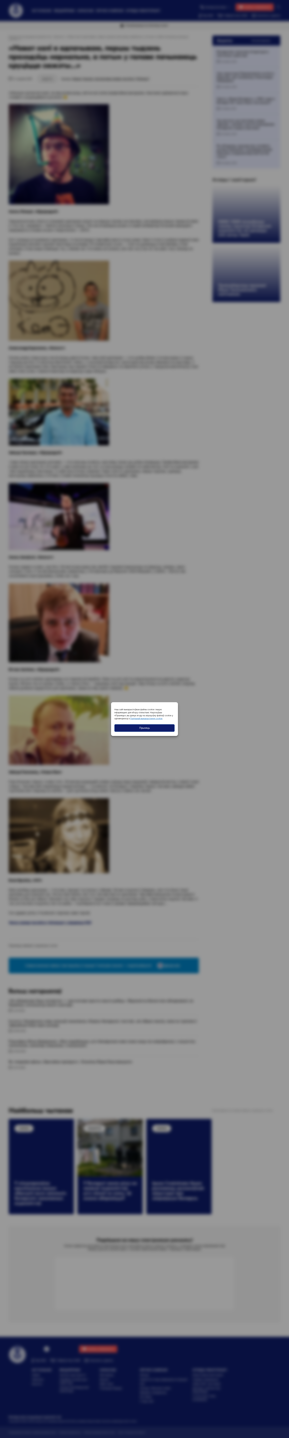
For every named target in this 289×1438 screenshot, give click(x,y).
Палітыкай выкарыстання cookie (146, 718)
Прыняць (144, 727)
